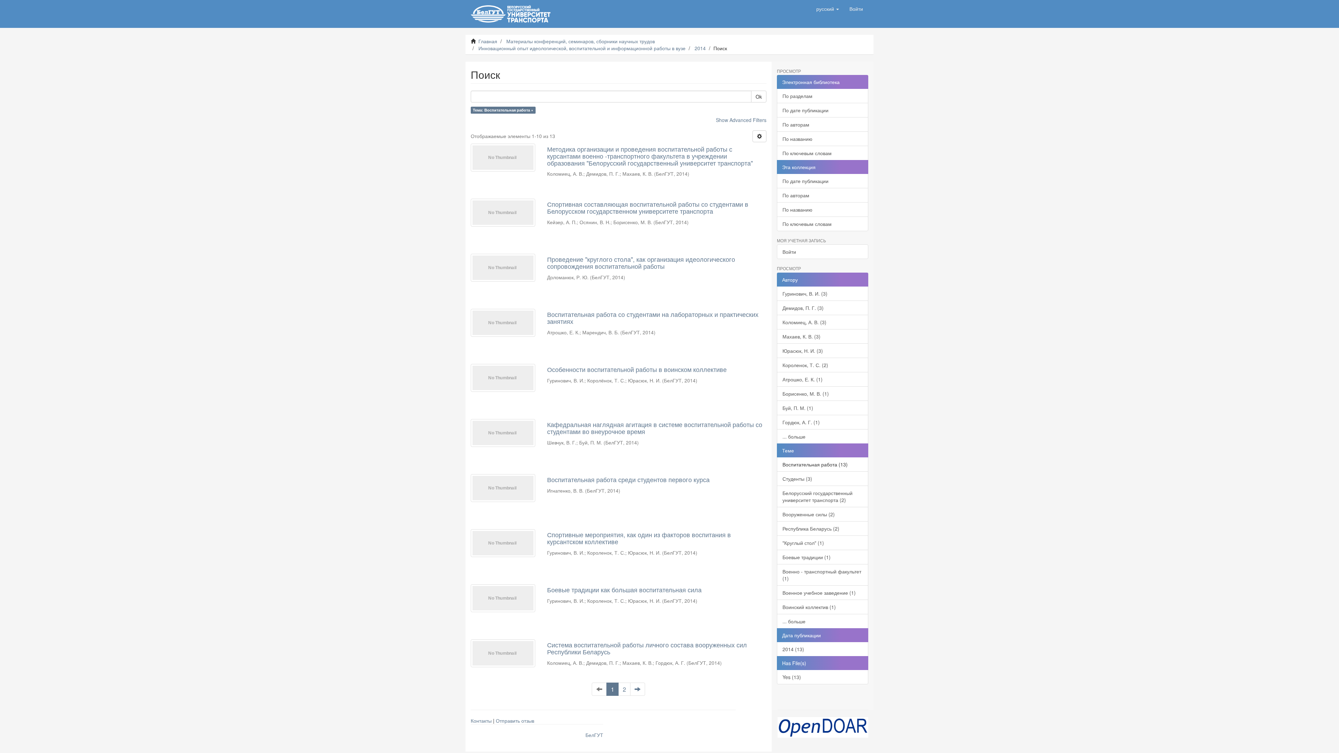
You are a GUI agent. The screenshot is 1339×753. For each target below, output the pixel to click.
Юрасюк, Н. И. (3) (802, 350)
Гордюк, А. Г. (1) (801, 422)
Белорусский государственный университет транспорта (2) (817, 496)
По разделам (797, 95)
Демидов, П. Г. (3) (803, 307)
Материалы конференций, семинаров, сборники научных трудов (580, 41)
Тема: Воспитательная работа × (503, 110)
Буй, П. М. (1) (797, 407)
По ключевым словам (807, 153)
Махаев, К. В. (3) (801, 336)
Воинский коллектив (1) (809, 606)
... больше (793, 436)
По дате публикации (805, 110)
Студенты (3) (797, 478)
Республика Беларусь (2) (810, 528)
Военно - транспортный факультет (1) (821, 575)
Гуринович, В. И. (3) (804, 293)
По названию (797, 138)
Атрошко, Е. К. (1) (802, 379)
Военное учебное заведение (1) (819, 592)
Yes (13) (791, 677)
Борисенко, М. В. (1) (805, 393)
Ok (759, 96)
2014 (700, 48)
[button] (827, 8)
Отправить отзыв (515, 720)
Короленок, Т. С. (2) (805, 365)
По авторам (795, 124)
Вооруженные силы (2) (808, 514)
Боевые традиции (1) (806, 557)
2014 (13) (793, 649)
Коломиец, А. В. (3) (804, 322)
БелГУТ (594, 734)
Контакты (481, 720)
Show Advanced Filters (741, 119)
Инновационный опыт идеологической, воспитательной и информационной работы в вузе (582, 48)
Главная (487, 41)
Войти (789, 251)
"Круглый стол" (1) (803, 542)
